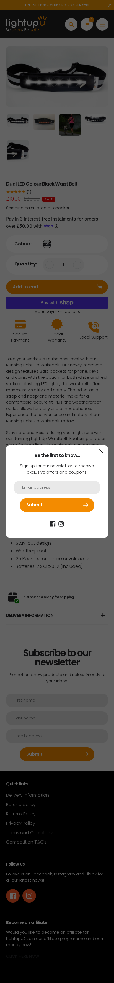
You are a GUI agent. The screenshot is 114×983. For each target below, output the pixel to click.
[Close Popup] (101, 451)
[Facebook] (53, 523)
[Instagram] (61, 523)
